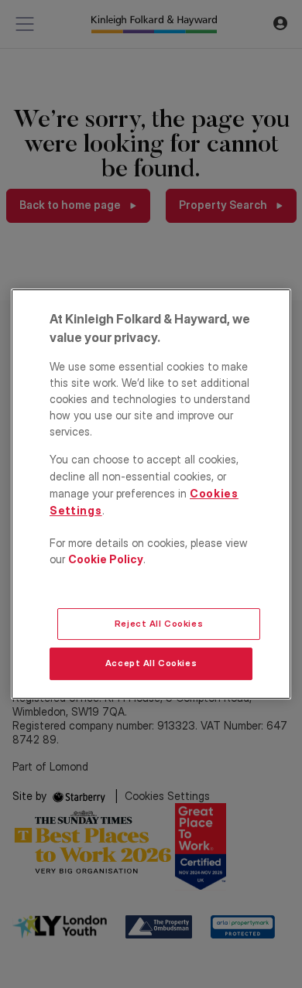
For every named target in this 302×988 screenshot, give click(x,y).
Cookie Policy (105, 559)
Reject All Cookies (159, 623)
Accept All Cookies (151, 663)
